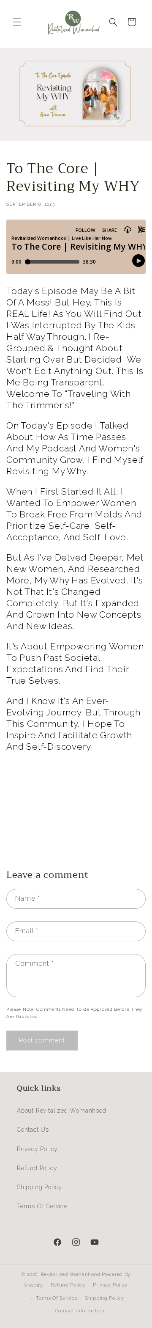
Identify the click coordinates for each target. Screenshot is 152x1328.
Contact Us (33, 1129)
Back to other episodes (81, 830)
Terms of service (56, 1298)
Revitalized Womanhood (70, 1274)
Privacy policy (110, 1285)
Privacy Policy (37, 1149)
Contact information (80, 1311)
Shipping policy (104, 1298)
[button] (17, 22)
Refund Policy (37, 1168)
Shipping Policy (39, 1187)
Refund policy (68, 1285)
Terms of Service (42, 1206)
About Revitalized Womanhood (61, 1110)
